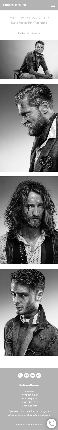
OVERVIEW (16, 18)
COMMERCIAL (37, 18)
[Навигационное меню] (53, 5)
